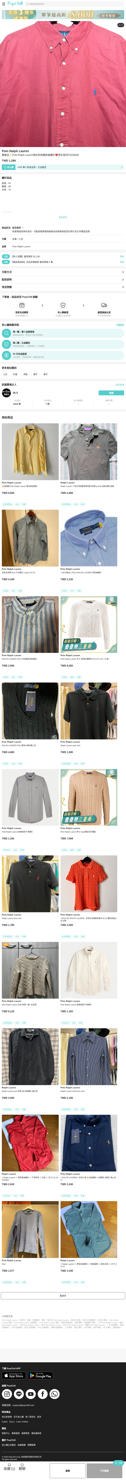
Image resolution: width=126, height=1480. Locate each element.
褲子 (45, 374)
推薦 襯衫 (117, 1327)
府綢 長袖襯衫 (67, 1323)
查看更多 (63, 217)
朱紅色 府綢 (76, 1320)
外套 (15, 374)
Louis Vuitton (22, 1422)
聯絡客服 (16, 1433)
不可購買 (104, 1471)
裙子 (35, 374)
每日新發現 (7, 1417)
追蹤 (111, 393)
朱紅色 (22, 1320)
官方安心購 (19, 1417)
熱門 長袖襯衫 (30, 1327)
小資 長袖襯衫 (17, 1327)
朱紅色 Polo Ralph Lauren (58, 1320)
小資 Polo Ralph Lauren (29, 1325)
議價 (67, 1471)
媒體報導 (31, 1445)
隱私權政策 (36, 1433)
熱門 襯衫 (97, 1327)
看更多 (63, 1296)
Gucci (12, 1422)
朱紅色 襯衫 (102, 1320)
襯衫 (43, 1320)
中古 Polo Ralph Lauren (73, 1325)
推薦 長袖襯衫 (57, 1327)
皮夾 (39, 1417)
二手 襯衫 (68, 1327)
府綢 (29, 1320)
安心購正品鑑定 (9, 1445)
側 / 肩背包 (30, 1417)
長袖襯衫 (36, 1320)
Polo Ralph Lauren (21, 246)
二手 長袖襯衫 (112, 1325)
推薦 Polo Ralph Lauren (95, 1325)
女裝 (14, 239)
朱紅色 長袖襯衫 (89, 1320)
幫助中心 (6, 1433)
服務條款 (26, 1433)
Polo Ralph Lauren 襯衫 (49, 1323)
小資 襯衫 (88, 1327)
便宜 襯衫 (78, 1327)
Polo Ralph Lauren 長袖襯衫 (25, 1323)
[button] (17, 402)
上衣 (21, 239)
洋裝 (25, 374)
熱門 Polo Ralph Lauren (51, 1325)
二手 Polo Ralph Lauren (108, 1323)
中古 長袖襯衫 (43, 1327)
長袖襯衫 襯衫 (90, 1323)
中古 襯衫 (107, 1327)
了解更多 (120, 325)
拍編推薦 (22, 1445)
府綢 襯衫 (78, 1323)
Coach (5, 1422)
